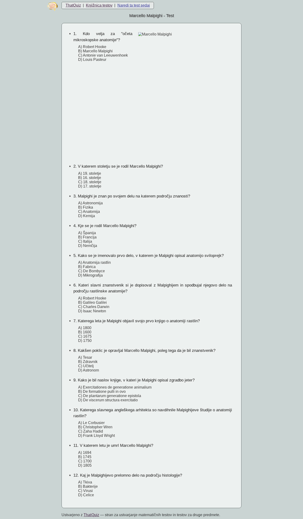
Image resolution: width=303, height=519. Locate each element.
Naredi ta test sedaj (133, 5)
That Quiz (91, 515)
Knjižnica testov (99, 5)
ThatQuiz (73, 5)
